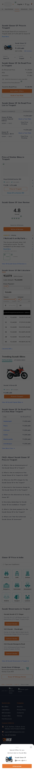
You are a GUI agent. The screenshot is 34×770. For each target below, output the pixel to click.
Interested (17, 766)
